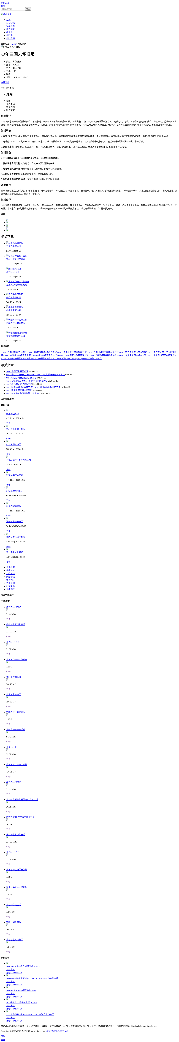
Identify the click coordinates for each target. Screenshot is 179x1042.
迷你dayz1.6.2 (12, 272)
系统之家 (5, 3)
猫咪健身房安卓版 (14, 521)
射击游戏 (10, 583)
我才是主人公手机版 (15, 537)
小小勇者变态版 (13, 310)
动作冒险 (10, 573)
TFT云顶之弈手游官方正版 (18, 460)
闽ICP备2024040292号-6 (57, 1031)
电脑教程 (10, 38)
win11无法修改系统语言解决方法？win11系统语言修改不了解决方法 (33, 358)
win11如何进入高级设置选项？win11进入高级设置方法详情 (31, 355)
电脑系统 (10, 35)
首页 (8, 20)
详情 (8, 423)
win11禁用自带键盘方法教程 (19, 390)
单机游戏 (10, 589)
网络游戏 (10, 577)
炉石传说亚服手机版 (15, 429)
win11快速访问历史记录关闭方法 (21, 378)
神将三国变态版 (13, 444)
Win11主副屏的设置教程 (17, 371)
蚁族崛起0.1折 (12, 414)
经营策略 (10, 586)
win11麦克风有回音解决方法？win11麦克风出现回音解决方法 (148, 355)
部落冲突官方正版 (14, 475)
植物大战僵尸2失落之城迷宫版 (20, 817)
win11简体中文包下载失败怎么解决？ (23, 393)
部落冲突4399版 (13, 506)
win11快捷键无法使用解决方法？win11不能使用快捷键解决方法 (89, 355)
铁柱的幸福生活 (13, 905)
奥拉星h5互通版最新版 (16, 870)
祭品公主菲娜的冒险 (15, 259)
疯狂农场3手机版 (14, 491)
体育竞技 (10, 580)
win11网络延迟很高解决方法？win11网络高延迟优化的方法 (33, 387)
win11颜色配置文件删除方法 (19, 384)
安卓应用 (10, 26)
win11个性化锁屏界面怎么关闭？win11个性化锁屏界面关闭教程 (35, 375)
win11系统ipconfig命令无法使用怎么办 (83, 358)
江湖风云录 (11, 747)
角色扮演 (10, 567)
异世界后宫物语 (13, 246)
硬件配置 (10, 29)
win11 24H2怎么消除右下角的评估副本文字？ (27, 381)
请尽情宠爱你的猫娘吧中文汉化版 (22, 799)
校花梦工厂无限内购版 (16, 764)
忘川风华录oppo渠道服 (16, 285)
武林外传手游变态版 (15, 323)
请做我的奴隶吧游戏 (15, 336)
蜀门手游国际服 (13, 297)
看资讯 (9, 32)
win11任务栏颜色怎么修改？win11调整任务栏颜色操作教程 (29, 352)
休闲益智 (10, 570)
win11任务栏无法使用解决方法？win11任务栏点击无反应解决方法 (88, 352)
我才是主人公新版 (14, 552)
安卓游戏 (10, 23)
